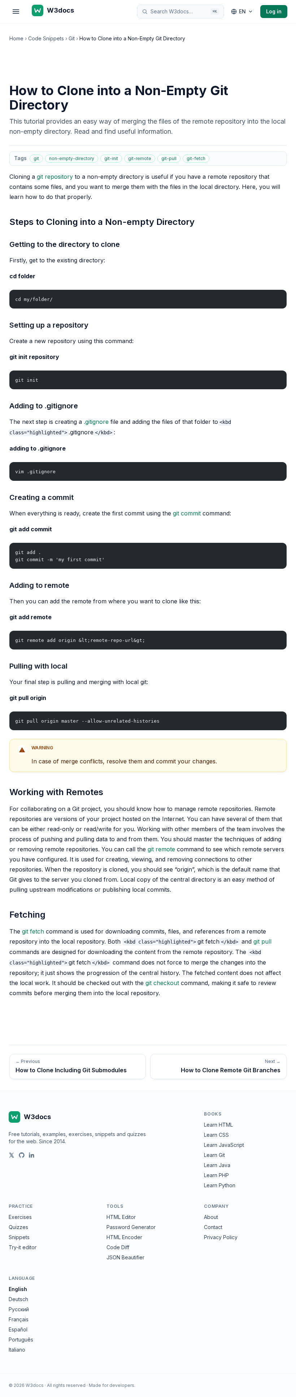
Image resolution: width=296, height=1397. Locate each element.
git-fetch (196, 158)
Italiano (17, 1350)
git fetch (33, 931)
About (211, 1217)
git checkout (162, 982)
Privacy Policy (221, 1237)
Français (19, 1319)
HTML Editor (121, 1217)
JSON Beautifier (125, 1257)
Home (16, 38)
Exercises (20, 1217)
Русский (19, 1309)
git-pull (169, 158)
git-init (111, 158)
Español (18, 1329)
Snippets (19, 1237)
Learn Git (214, 1155)
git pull (262, 941)
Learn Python (219, 1185)
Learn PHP (216, 1175)
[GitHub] (22, 1155)
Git (72, 38)
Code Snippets (46, 38)
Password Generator (131, 1227)
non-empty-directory (71, 158)
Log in (274, 11)
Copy (275, 297)
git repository (55, 176)
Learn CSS (216, 1135)
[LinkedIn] (32, 1155)
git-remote (139, 158)
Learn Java (217, 1165)
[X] (11, 1155)
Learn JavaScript (224, 1145)
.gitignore (96, 421)
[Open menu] (16, 11)
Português (21, 1339)
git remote (161, 849)
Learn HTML (218, 1125)
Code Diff (117, 1247)
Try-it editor (22, 1247)
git (36, 158)
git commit (187, 513)
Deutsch (18, 1299)
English (18, 1289)
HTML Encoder (124, 1237)
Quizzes (18, 1227)
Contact (213, 1227)
